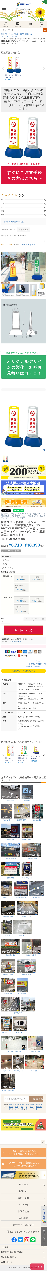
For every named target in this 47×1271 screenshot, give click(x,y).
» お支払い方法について (37, 664)
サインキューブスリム (10, 36)
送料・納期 (23, 1198)
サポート (23, 1184)
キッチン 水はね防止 (39, 1107)
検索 (45, 30)
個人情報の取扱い (8, 1257)
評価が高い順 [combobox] (7, 230)
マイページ (30, 26)
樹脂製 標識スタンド (27, 34)
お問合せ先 (23, 1211)
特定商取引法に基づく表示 (12, 1252)
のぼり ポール (32, 1107)
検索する (38, 1099)
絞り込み (24, 230)
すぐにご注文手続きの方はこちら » (24, 171)
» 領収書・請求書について (36, 666)
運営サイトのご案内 (23, 1225)
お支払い (23, 1191)
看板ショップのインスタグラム (23, 1231)
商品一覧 (5, 26)
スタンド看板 (13, 34)
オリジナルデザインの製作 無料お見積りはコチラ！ (24, 363)
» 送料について (40, 661)
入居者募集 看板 (18, 1107)
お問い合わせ (6, 1262)
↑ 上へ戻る (37, 1266)
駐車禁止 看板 (11, 1107)
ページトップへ (43, 1142)
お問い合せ (17, 26)
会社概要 (23, 1218)
